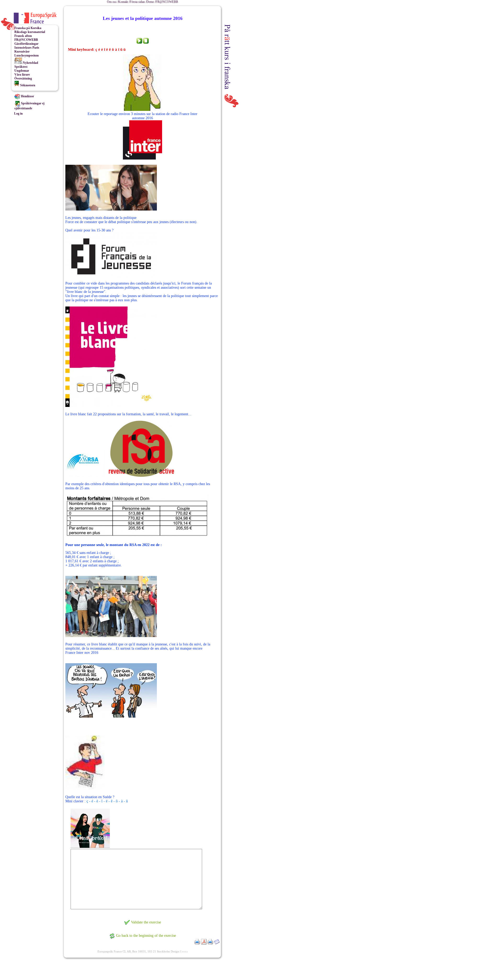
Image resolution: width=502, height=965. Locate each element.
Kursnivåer (22, 51)
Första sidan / (138, 2)
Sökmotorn (27, 85)
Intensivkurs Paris (26, 47)
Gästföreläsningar (26, 44)
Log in (18, 113)
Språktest (20, 67)
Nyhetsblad (30, 63)
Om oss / (112, 2)
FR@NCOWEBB (167, 2)
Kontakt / (124, 2)
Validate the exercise (146, 922)
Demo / (151, 2)
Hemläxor (27, 96)
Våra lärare (22, 74)
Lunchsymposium (26, 55)
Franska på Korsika (27, 28)
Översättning (23, 78)
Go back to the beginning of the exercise (146, 936)
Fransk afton (23, 36)
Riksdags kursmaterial (29, 32)
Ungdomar (21, 70)
